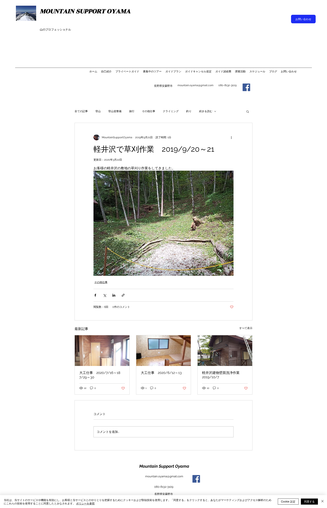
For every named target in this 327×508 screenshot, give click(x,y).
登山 (98, 111)
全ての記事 (81, 111)
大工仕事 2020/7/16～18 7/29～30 (101, 375)
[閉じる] (322, 501)
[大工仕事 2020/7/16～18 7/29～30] (102, 350)
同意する (309, 501)
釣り (189, 111)
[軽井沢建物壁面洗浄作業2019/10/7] (225, 350)
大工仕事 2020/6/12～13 (161, 373)
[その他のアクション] (231, 137)
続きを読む (205, 111)
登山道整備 (114, 111)
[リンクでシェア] (123, 295)
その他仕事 (148, 111)
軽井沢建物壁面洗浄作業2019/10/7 (221, 375)
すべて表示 (245, 328)
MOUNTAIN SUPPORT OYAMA (85, 11)
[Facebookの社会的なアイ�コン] (246, 87)
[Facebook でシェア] (95, 295)
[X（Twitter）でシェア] (104, 295)
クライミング (171, 111)
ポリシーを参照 (85, 503)
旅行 (131, 111)
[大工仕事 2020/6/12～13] (163, 350)
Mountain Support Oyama (164, 466)
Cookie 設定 (288, 501)
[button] (247, 111)
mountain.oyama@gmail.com (195, 85)
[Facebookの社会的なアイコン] (196, 479)
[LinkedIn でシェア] (114, 295)
